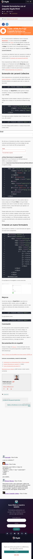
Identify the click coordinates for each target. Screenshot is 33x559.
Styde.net (5, 1)
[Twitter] (7, 533)
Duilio (11, 42)
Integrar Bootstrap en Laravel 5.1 (12, 364)
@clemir (14, 347)
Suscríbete (16, 529)
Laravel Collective (6, 79)
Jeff (13, 382)
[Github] (25, 533)
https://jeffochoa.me (8, 386)
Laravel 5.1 (5, 13)
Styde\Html (5, 40)
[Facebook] (11, 533)
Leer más (16, 555)
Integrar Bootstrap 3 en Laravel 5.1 (14, 69)
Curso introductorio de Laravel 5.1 (12, 366)
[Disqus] (16, 431)
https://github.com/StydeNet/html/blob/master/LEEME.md (17, 354)
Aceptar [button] (16, 551)
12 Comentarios (14, 13)
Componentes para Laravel (12, 19)
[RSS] (22, 533)
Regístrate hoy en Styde (8, 369)
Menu (28, 1)
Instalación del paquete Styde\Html (19, 58)
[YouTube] (14, 533)
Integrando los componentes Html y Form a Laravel (16, 362)
